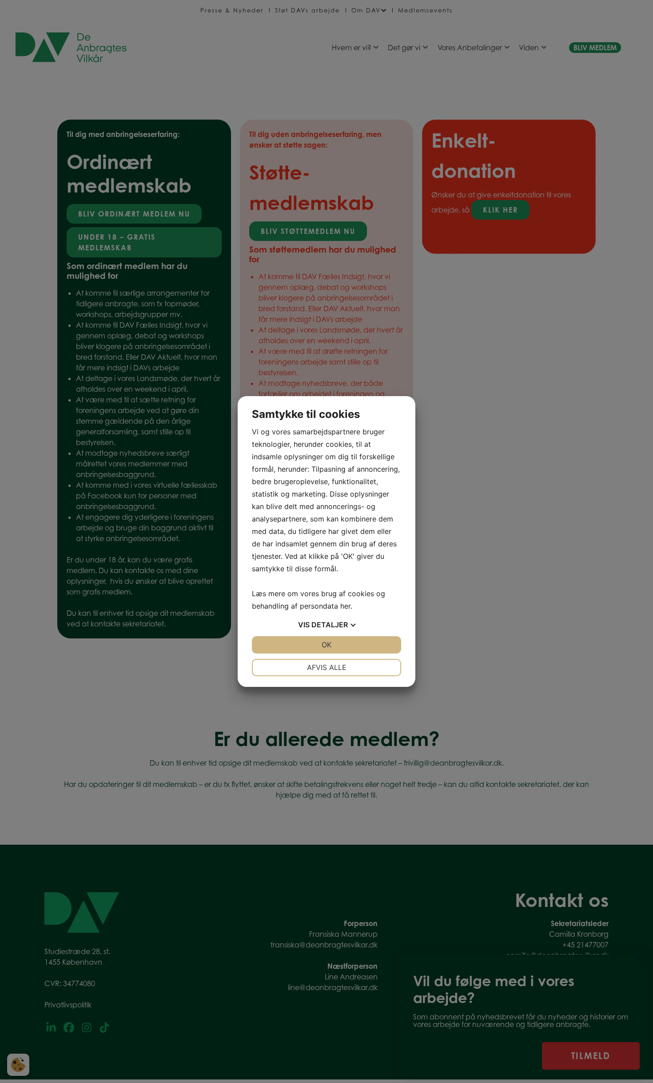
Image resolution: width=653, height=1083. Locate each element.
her (345, 606)
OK (326, 644)
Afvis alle (326, 667)
